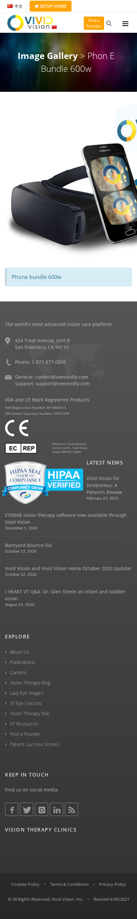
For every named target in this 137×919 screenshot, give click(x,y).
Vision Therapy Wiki (30, 713)
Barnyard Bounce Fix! (28, 545)
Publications (22, 662)
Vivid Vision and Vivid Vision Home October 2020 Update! (68, 568)
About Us (19, 652)
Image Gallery (48, 56)
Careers (18, 672)
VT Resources (24, 724)
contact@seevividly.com (61, 377)
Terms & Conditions (69, 884)
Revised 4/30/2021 (111, 899)
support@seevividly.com (63, 383)
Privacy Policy (112, 884)
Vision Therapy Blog (30, 682)
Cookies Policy (25, 884)
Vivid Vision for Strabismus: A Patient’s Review (104, 485)
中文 (19, 6)
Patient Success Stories (34, 744)
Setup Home (53, 6)
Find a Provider (25, 734)
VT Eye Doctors (26, 703)
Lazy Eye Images (27, 693)
